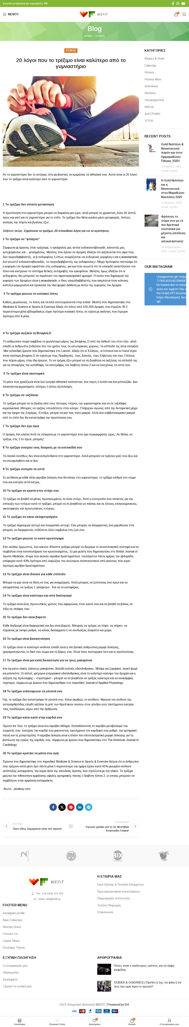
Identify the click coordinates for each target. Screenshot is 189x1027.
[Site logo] (94, 14)
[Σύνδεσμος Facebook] (173, 3)
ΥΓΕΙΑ (149, 120)
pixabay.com (22, 788)
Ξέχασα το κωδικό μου (17, 986)
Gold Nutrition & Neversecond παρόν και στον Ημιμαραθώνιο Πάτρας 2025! (172, 152)
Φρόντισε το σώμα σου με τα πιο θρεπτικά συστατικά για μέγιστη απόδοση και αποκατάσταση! (173, 229)
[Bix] (117, 856)
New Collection (12, 920)
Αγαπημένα (10, 979)
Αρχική (88, 36)
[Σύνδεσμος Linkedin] (79, 807)
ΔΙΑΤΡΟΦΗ (152, 113)
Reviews (150, 93)
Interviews (151, 86)
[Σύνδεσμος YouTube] (183, 3)
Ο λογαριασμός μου (15, 965)
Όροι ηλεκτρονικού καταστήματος (118, 891)
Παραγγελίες (11, 972)
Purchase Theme (14, 947)
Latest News (11, 940)
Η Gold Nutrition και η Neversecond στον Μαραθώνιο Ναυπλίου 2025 (172, 189)
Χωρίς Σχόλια (169, 170)
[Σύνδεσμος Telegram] (88, 807)
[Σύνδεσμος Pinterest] (71, 807)
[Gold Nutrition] (71, 856)
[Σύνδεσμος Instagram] (177, 3)
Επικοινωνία (105, 912)
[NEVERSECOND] (25, 856)
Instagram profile (14, 913)
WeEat (149, 106)
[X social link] (62, 807)
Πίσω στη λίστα (70, 826)
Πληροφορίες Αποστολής (113, 898)
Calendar (150, 65)
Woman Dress (12, 927)
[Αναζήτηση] (184, 14)
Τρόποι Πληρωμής (109, 905)
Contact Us (10, 933)
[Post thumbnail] (151, 157)
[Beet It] (164, 856)
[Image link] (47, 881)
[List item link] (47, 893)
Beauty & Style (154, 58)
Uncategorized (154, 100)
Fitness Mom (153, 79)
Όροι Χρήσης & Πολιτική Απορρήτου (120, 884)
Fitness (100, 36)
